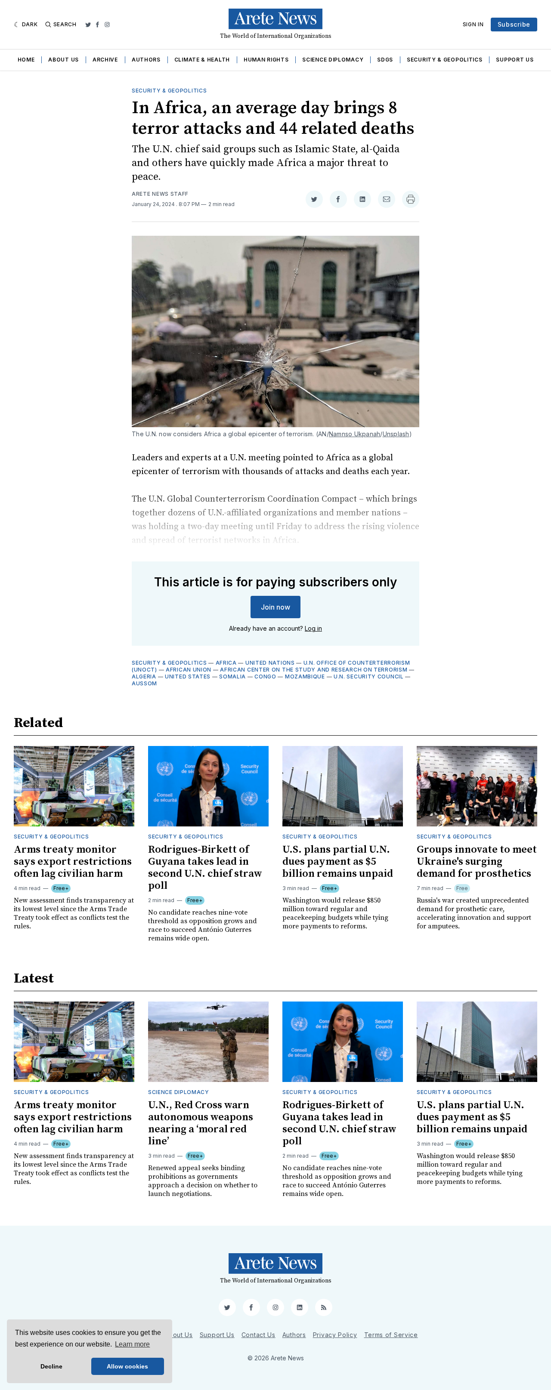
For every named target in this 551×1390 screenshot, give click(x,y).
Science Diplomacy (332, 59)
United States (187, 676)
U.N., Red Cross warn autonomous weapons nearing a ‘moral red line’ (200, 1123)
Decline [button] (51, 1366)
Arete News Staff (160, 194)
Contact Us (258, 1334)
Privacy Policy (335, 1334)
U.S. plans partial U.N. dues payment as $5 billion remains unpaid (337, 861)
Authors (146, 59)
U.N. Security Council (369, 676)
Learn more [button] (132, 1344)
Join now (275, 607)
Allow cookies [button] (127, 1366)
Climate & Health (202, 59)
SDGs (385, 59)
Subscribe (514, 24)
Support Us (514, 59)
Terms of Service (391, 1334)
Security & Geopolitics (444, 59)
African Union (188, 669)
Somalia (232, 676)
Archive (105, 59)
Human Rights (266, 59)
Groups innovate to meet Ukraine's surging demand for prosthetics (477, 861)
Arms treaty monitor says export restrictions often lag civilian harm (73, 861)
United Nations (270, 663)
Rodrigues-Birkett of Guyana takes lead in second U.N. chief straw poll (205, 867)
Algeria (144, 676)
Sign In (473, 24)
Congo (265, 676)
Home (26, 59)
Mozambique (305, 676)
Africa (226, 663)
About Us (63, 59)
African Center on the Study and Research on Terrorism (313, 669)
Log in (313, 628)
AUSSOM (144, 683)
